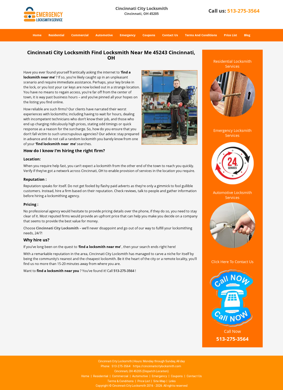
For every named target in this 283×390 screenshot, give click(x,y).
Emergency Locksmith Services (232, 133)
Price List (230, 35)
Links (172, 381)
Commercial (79, 35)
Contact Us (170, 35)
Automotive (104, 35)
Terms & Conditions (120, 381)
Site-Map (159, 381)
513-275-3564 (243, 10)
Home (37, 35)
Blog (247, 35)
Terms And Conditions (201, 35)
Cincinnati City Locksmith (57, 228)
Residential (56, 35)
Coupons (149, 35)
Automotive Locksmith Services (232, 195)
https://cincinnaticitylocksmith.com (157, 366)
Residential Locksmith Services (232, 64)
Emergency (127, 35)
